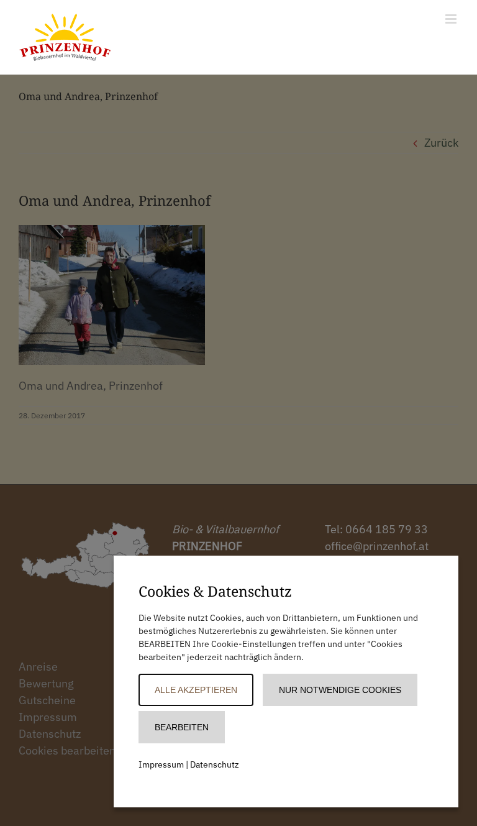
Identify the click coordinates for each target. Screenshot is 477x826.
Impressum (161, 764)
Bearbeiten (182, 727)
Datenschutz (214, 764)
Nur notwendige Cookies (340, 690)
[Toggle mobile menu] (451, 18)
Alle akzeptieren (196, 690)
